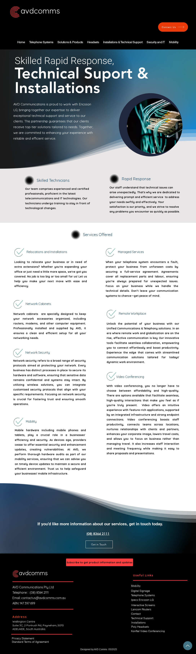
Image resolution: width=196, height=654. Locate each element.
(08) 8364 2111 (41, 592)
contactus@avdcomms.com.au (43, 598)
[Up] (187, 645)
